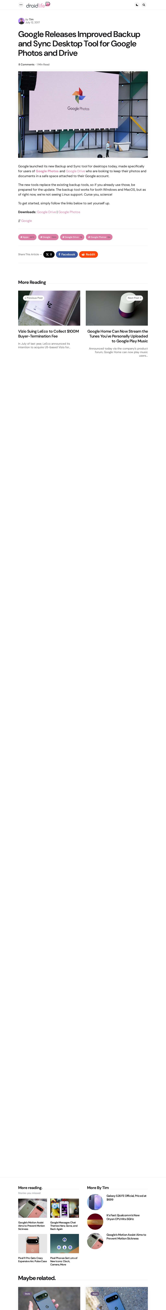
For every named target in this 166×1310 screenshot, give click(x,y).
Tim (31, 19)
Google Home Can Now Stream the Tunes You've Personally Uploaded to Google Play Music (117, 336)
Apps (28, 237)
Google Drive (75, 171)
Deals (27, 1293)
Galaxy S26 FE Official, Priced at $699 (127, 1197)
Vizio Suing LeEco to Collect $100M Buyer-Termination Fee (48, 334)
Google (26, 221)
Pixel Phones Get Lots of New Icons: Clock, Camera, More (63, 1261)
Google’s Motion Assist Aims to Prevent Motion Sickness (31, 1226)
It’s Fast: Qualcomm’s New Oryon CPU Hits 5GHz (123, 1217)
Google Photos (69, 212)
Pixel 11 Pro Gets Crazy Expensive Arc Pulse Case (32, 1259)
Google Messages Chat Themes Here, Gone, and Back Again (63, 1226)
